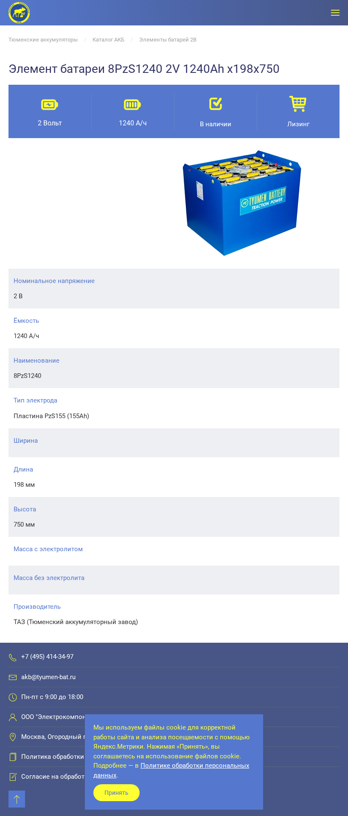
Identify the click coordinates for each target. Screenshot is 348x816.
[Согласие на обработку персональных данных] (12, 776)
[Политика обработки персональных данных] (12, 756)
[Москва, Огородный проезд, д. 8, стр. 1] (12, 737)
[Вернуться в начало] (19, 12)
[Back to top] (16, 799)
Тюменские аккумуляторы (43, 39)
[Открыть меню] (335, 12)
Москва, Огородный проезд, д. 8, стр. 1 (79, 737)
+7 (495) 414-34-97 (47, 657)
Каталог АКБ (108, 39)
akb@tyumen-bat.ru (48, 677)
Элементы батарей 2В (167, 39)
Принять (116, 792)
